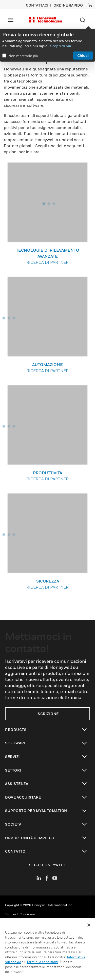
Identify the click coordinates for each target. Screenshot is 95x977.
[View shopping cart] (90, 5)
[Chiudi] (88, 925)
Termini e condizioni (20, 914)
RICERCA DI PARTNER (47, 256)
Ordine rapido (68, 5)
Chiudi (83, 55)
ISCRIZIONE (47, 713)
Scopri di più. (61, 46)
